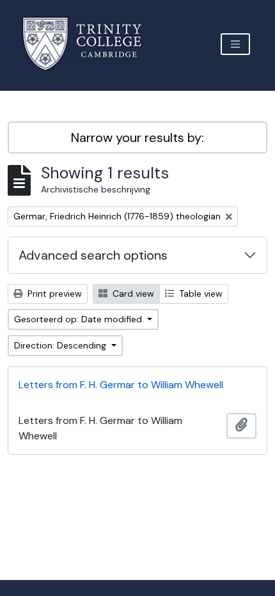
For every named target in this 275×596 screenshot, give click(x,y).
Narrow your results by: (137, 137)
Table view (200, 293)
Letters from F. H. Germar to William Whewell (121, 384)
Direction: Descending (61, 345)
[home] (89, 44)
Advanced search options (93, 255)
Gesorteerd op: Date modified (79, 319)
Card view (132, 293)
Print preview (53, 293)
